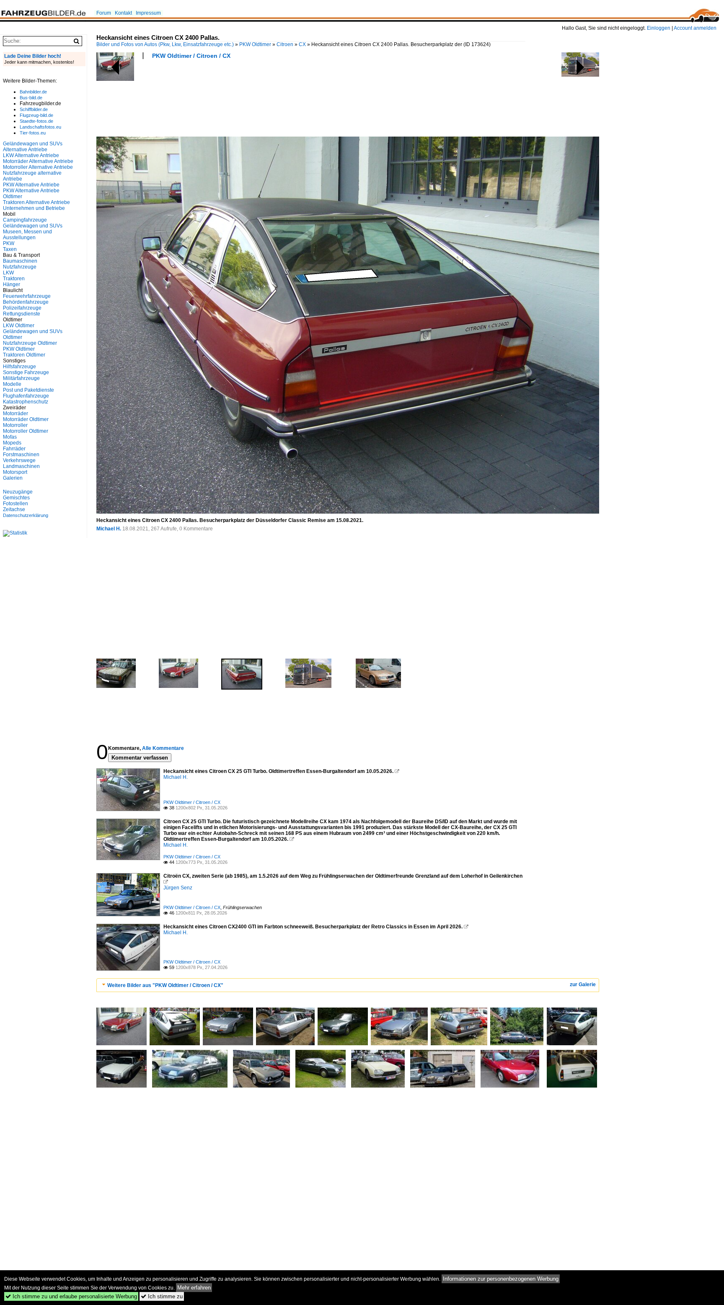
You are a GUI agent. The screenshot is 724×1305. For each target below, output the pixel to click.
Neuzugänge (18, 492)
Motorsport (15, 472)
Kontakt (123, 13)
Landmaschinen (21, 466)
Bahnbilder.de (33, 91)
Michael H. (108, 529)
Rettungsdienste (21, 314)
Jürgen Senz (177, 888)
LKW (8, 273)
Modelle (12, 384)
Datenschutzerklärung (25, 515)
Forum (103, 13)
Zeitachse (14, 509)
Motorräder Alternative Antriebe (38, 161)
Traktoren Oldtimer (24, 355)
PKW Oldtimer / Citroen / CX (191, 55)
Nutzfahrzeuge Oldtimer (30, 343)
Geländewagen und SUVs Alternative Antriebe (32, 146)
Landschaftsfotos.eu (40, 126)
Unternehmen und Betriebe (34, 208)
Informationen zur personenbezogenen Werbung (501, 1279)
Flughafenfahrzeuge (26, 396)
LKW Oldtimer (18, 325)
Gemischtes (16, 498)
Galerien (13, 478)
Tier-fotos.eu (33, 132)
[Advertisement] (248, 100)
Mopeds (12, 443)
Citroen (285, 44)
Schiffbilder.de (34, 109)
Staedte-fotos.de (36, 121)
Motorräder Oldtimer (26, 419)
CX (302, 44)
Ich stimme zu (162, 1296)
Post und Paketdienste (28, 390)
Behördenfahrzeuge (26, 302)
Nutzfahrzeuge (19, 267)
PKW (8, 243)
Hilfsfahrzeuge (19, 367)
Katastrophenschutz (25, 402)
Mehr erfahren (194, 1287)
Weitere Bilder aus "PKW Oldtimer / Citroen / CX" (165, 985)
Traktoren (14, 279)
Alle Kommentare (163, 748)
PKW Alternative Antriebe (31, 185)
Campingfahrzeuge (25, 220)
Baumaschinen (20, 261)
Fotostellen (15, 503)
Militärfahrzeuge (21, 378)
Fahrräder (14, 449)
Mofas (10, 437)
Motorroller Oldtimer (25, 431)
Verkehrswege (19, 460)
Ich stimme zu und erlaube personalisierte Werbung (71, 1296)
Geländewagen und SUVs (32, 226)
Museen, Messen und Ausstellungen (27, 234)
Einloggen (658, 28)
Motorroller (15, 425)
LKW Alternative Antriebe (31, 155)
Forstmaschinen (21, 454)
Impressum (148, 13)
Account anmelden (695, 28)
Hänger (11, 284)
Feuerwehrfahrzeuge (27, 296)
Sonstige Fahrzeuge (26, 372)
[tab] (347, 985)
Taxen (10, 249)
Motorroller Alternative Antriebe (38, 167)
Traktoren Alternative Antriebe (36, 202)
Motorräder (15, 413)
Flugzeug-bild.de (36, 115)
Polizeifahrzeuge (22, 308)
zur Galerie (583, 984)
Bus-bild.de (31, 97)
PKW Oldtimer (255, 44)
